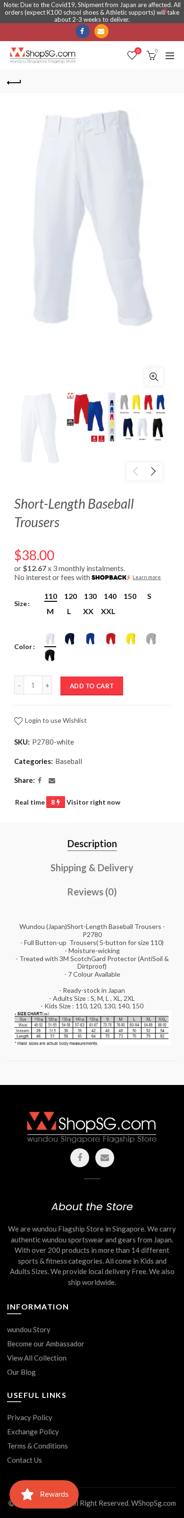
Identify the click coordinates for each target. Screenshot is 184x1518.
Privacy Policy (29, 1417)
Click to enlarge (154, 377)
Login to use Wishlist (55, 720)
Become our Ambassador (45, 1343)
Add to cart (92, 686)
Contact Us (24, 1460)
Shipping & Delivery (92, 867)
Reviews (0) (92, 891)
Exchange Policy (33, 1431)
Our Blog (21, 1372)
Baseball (68, 761)
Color (23, 647)
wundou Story (28, 1329)
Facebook (82, 31)
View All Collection (37, 1357)
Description (92, 843)
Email (101, 31)
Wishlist (138, 50)
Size (20, 603)
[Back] (14, 81)
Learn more (147, 577)
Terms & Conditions (37, 1445)
